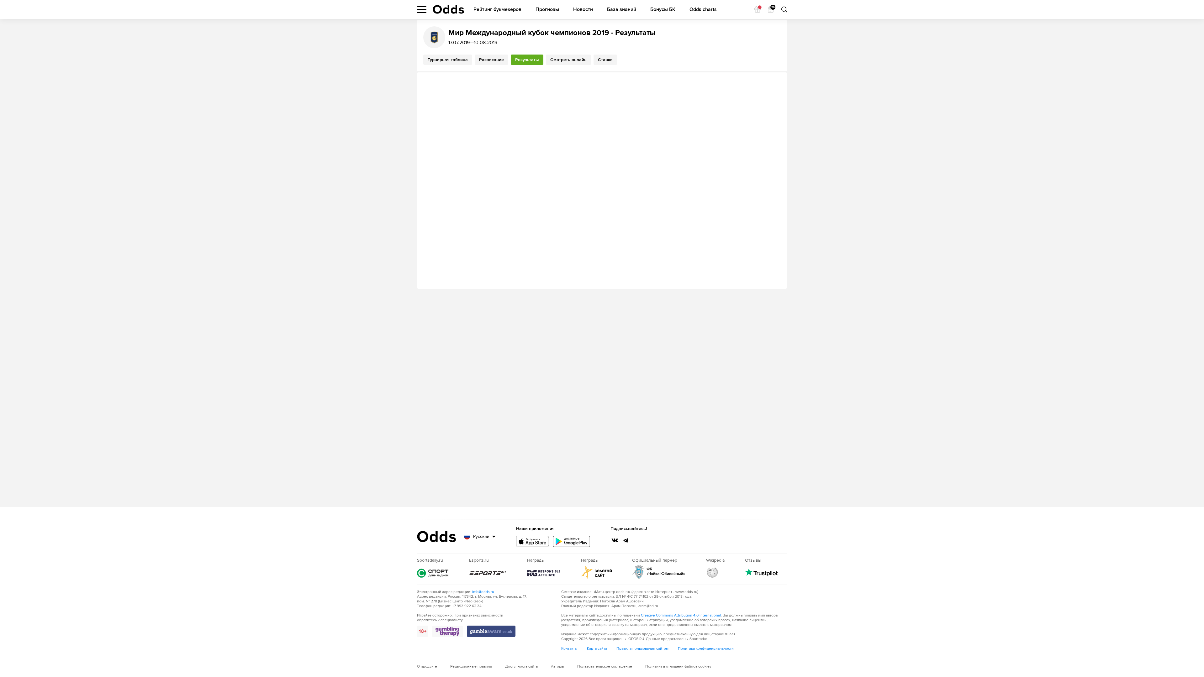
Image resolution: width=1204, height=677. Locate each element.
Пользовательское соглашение (604, 666)
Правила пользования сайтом (642, 648)
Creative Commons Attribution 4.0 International (681, 615)
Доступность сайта (521, 666)
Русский (481, 536)
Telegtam (625, 540)
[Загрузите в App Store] (532, 541)
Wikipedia (712, 572)
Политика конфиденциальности (706, 648)
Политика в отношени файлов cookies (678, 666)
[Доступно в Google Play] (571, 541)
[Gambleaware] (491, 631)
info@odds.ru (483, 592)
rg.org (543, 573)
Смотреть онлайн (568, 59)
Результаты (527, 59)
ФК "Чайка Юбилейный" (658, 572)
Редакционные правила (471, 666)
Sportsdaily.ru (432, 573)
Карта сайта (597, 648)
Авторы (557, 666)
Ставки (605, 59)
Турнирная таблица (448, 59)
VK (614, 540)
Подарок (757, 9)
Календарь (772, 7)
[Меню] (421, 9)
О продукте (427, 666)
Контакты (569, 648)
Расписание (491, 59)
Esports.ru (488, 573)
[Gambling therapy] (447, 631)
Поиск (784, 9)
